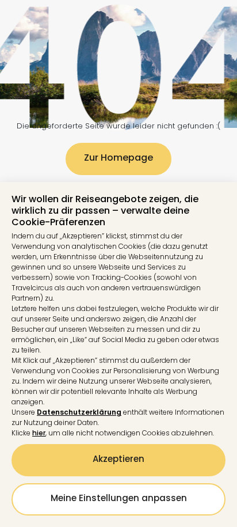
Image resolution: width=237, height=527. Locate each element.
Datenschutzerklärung (79, 412)
